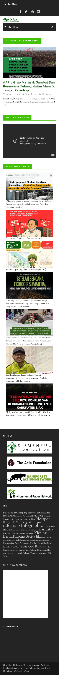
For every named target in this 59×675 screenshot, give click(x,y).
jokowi (18, 530)
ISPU (5, 530)
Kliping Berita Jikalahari (32, 536)
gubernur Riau (28, 519)
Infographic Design (49, 526)
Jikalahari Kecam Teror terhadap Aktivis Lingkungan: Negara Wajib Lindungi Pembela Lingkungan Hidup (26, 378)
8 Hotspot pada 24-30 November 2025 (22, 269)
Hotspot (43, 519)
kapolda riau (27, 530)
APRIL (26, 516)
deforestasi (14, 519)
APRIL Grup (37, 516)
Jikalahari (12, 530)
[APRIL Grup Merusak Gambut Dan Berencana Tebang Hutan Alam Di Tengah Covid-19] (29, 62)
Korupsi (11, 540)
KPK (17, 540)
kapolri (35, 530)
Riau (38, 546)
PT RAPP (23, 547)
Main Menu (13, 27)
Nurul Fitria (30, 94)
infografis (12, 526)
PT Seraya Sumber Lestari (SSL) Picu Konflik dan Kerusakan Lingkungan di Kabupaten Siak (28, 414)
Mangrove (45, 540)
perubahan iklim (41, 543)
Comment (46, 94)
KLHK (31, 533)
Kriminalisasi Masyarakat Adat (31, 540)
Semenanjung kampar (10, 550)
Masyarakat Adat (11, 543)
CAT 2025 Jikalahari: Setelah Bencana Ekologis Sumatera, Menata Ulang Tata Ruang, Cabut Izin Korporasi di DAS (27, 303)
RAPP (31, 547)
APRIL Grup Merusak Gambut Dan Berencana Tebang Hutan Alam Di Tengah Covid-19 (29, 86)
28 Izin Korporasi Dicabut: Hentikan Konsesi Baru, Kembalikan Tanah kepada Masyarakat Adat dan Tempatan (28, 204)
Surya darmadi (42, 553)
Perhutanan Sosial (27, 543)
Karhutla (45, 529)
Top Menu (12, 4)
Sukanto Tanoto (29, 553)
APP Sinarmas (15, 516)
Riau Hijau (47, 547)
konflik (5, 540)
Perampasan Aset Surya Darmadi (20, 238)
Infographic (32, 526)
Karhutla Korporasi (11, 533)
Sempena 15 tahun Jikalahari (33, 550)
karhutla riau (24, 533)
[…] (4, 105)
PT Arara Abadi (13, 547)
